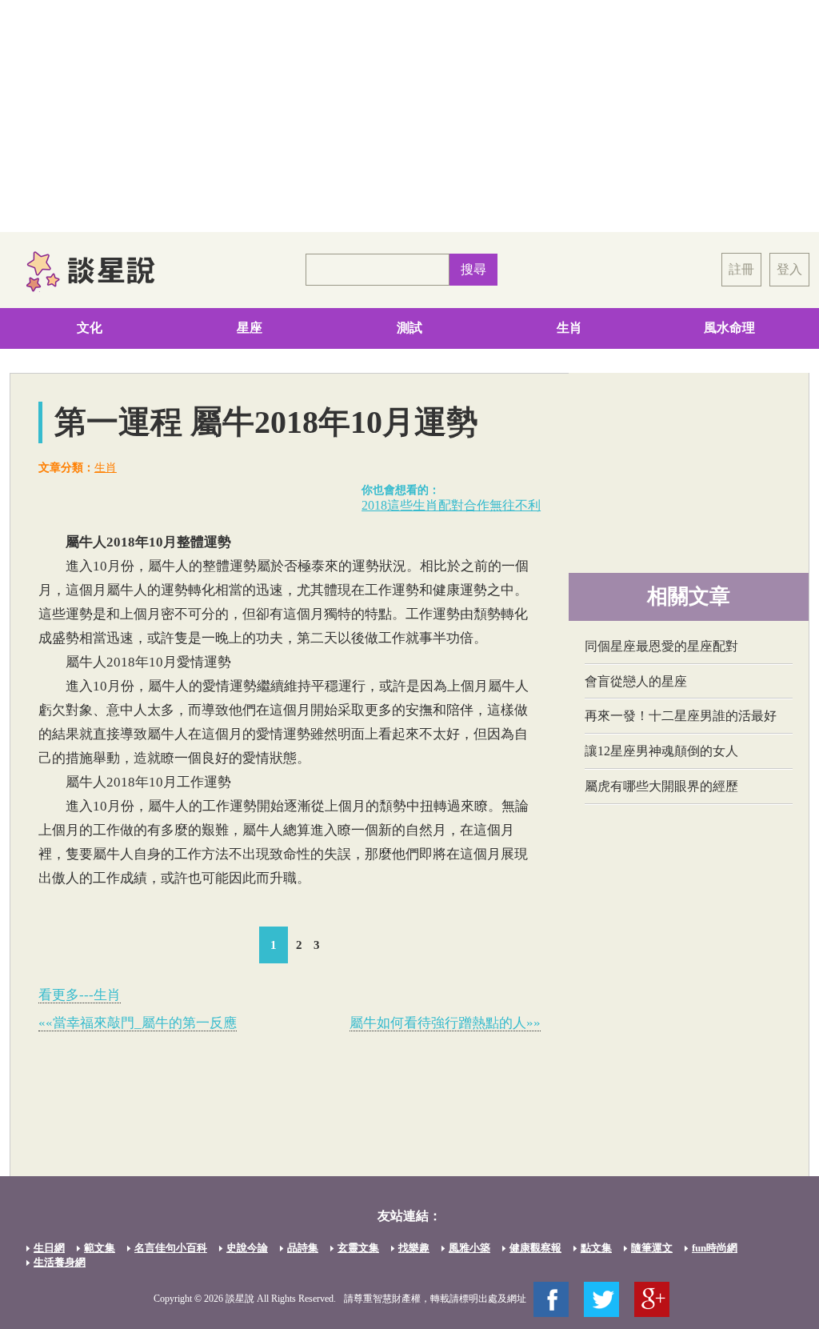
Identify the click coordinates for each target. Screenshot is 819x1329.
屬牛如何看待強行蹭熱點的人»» (445, 1023)
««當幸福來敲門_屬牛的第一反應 (137, 1023)
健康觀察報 (535, 1248)
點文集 (596, 1248)
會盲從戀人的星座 (636, 681)
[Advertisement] (409, 116)
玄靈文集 (358, 1248)
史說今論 (247, 1248)
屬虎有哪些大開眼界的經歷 (661, 786)
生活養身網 (60, 1262)
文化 (89, 327)
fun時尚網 (714, 1248)
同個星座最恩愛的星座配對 (661, 646)
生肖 (569, 327)
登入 (789, 269)
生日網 (49, 1248)
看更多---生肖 (79, 995)
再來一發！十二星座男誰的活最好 (681, 716)
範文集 (99, 1248)
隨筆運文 (652, 1248)
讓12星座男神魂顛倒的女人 (661, 751)
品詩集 (302, 1248)
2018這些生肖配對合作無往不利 (451, 505)
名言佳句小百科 (170, 1248)
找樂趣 (413, 1248)
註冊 (741, 269)
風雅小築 (469, 1248)
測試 (409, 327)
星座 (249, 327)
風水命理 (729, 327)
